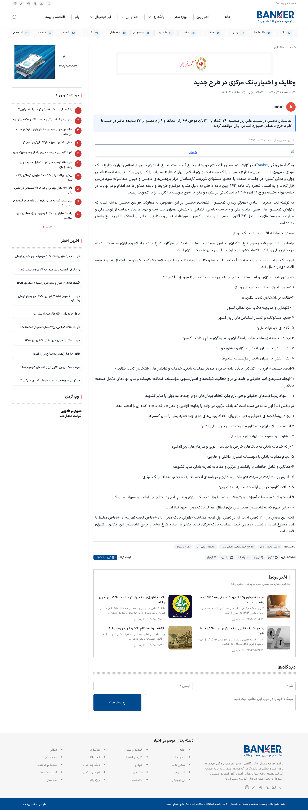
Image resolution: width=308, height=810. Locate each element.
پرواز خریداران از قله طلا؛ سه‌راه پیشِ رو (56, 314)
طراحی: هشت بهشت (34, 804)
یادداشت (137, 780)
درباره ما (180, 757)
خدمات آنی (50, 757)
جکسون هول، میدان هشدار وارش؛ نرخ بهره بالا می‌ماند (44, 131)
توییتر (257, 557)
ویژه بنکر (181, 17)
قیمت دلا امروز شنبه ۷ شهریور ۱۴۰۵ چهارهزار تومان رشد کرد (49, 298)
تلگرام (271, 557)
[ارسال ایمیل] (41, 3)
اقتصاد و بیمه (55, 17)
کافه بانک (94, 757)
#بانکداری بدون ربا (206, 547)
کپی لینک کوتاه (103, 557)
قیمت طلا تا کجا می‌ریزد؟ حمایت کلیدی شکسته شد (50, 327)
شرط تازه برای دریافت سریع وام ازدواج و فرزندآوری (42, 152)
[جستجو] (14, 17)
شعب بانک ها (48, 772)
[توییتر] (35, 3)
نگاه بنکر (52, 780)
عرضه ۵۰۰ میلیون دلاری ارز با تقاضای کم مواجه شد (50, 367)
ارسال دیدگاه (115, 702)
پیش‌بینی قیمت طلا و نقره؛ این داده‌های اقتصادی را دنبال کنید (42, 203)
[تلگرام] (28, 3)
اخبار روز (203, 17)
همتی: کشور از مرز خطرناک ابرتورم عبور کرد (47, 142)
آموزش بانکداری (91, 772)
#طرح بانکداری (183, 547)
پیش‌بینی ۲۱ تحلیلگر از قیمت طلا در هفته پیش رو (42, 119)
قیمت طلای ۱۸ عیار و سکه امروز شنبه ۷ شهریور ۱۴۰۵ (48, 283)
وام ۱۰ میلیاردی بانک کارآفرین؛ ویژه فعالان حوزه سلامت (44, 215)
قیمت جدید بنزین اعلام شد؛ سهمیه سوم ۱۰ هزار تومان (47, 256)
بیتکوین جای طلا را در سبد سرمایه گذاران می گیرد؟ (50, 380)
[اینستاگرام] (14, 3)
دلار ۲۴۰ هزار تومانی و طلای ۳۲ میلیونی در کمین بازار (43, 190)
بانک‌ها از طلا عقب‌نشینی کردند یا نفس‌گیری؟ (45, 109)
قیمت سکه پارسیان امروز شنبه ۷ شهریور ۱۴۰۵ (52, 340)
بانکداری (158, 17)
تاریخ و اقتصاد (133, 757)
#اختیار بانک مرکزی (270, 547)
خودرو (138, 765)
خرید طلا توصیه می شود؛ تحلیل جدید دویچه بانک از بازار (45, 164)
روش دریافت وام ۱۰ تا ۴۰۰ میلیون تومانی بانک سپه (44, 177)
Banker (262, 165)
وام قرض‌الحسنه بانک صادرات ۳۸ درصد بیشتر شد (50, 270)
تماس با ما (178, 765)
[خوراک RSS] (21, 3)
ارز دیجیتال (103, 17)
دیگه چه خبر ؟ (91, 765)
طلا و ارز (132, 17)
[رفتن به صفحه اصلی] (276, 17)
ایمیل (210, 557)
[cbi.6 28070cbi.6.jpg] (194, 153)
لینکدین (225, 557)
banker (279, 107)
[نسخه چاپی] (251, 92)
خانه (227, 17)
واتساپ (241, 557)
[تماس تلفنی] (48, 3)
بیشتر (48, 227)
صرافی (53, 750)
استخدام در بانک (47, 765)
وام (77, 17)
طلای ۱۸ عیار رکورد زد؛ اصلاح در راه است (56, 354)
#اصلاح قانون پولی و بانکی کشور (237, 547)
